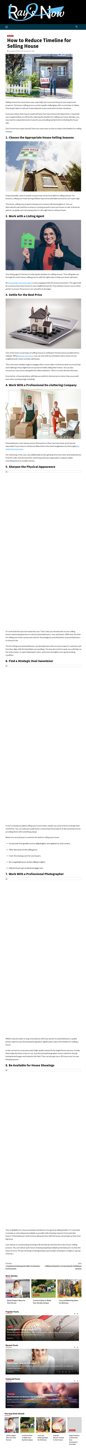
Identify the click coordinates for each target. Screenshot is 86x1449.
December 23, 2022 (29, 51)
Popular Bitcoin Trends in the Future (58, 1437)
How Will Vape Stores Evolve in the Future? (25, 1329)
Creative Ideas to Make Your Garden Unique (42, 1301)
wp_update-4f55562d (15, 51)
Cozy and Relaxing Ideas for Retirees (43, 1437)
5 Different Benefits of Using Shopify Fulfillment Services (63, 1266)
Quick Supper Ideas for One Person (16, 1301)
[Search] (76, 27)
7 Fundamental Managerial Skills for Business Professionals (23, 1266)
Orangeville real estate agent (20, 283)
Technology (11, 1394)
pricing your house (25, 356)
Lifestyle (10, 1327)
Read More (10, 1338)
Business (10, 36)
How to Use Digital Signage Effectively (23, 1396)
